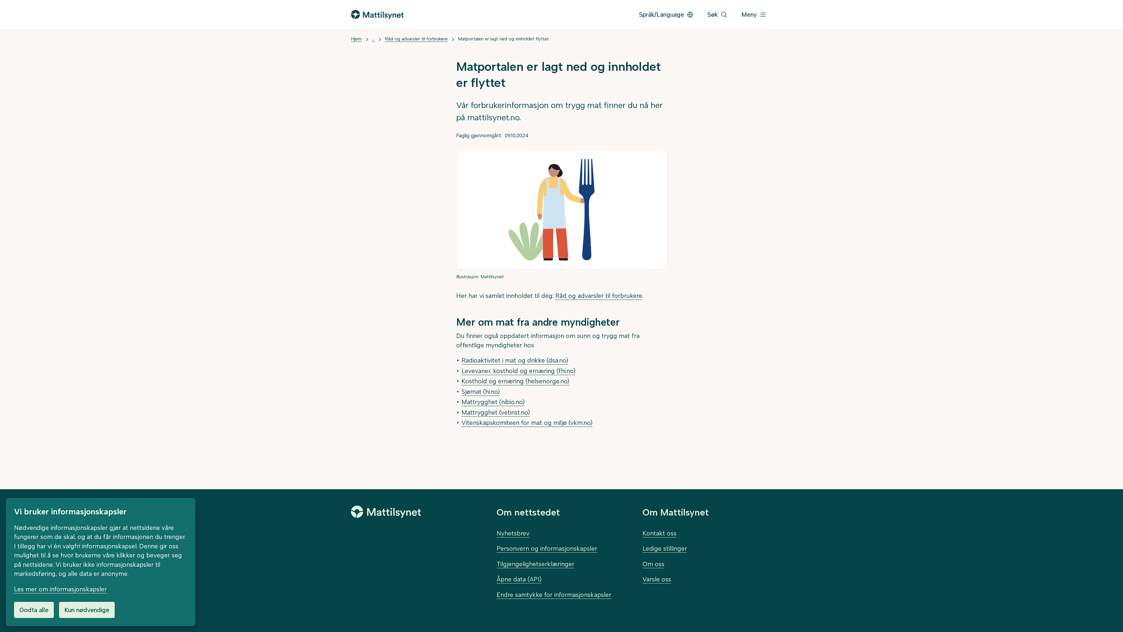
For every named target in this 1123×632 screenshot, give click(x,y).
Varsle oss (657, 579)
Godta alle (34, 610)
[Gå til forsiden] (377, 14)
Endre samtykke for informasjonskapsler (554, 594)
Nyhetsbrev (513, 533)
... (373, 39)
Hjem (356, 39)
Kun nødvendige (86, 610)
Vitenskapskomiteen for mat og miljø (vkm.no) (526, 422)
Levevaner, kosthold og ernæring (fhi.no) (518, 371)
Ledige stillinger (665, 548)
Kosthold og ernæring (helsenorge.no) (515, 381)
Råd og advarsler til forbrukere (416, 39)
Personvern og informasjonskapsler (547, 548)
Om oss (653, 564)
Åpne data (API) (519, 579)
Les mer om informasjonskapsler (60, 589)
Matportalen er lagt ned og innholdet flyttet (503, 39)
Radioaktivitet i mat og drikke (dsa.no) (514, 360)
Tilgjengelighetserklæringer (535, 564)
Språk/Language (661, 14)
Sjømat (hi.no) (480, 391)
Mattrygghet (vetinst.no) (495, 412)
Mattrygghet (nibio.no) (493, 402)
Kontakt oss (659, 533)
